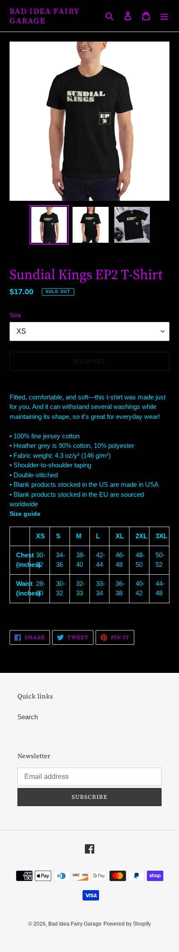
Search (27, 716)
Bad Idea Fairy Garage (45, 15)
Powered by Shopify (127, 924)
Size (15, 315)
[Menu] (164, 15)
